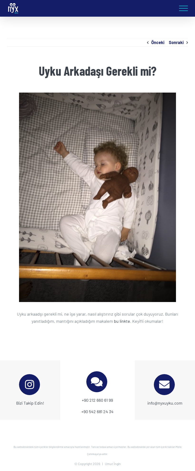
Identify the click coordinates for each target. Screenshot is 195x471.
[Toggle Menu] (183, 8)
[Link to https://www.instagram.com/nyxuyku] (29, 384)
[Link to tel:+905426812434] (96, 381)
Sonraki (176, 42)
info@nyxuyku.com (164, 403)
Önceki (157, 42)
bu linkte (122, 321)
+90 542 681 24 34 (97, 411)
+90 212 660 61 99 (97, 400)
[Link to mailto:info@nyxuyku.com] (164, 384)
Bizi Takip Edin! (30, 403)
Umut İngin (113, 464)
